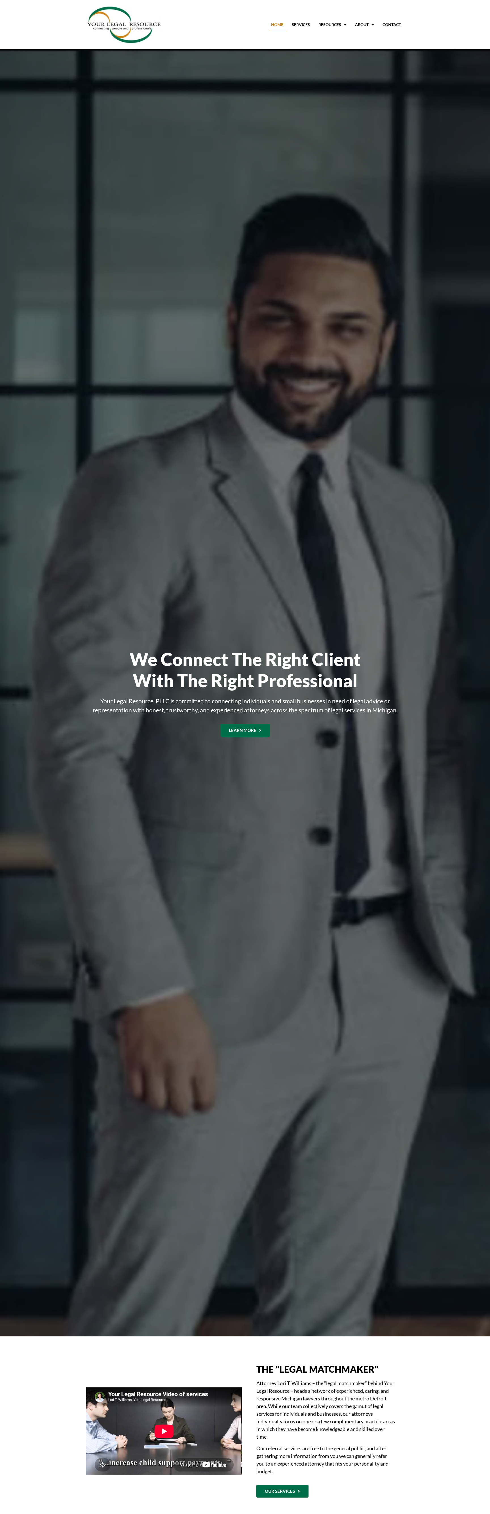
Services (301, 24)
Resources (329, 24)
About (362, 24)
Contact (392, 24)
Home (277, 24)
